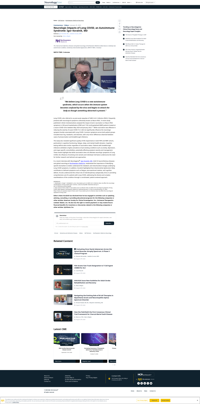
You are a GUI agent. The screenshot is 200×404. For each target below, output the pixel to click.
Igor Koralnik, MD (86, 161)
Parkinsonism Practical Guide (115, 7)
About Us (47, 376)
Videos (81, 233)
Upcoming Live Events (83, 7)
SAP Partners (88, 233)
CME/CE (124, 2)
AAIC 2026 (105, 7)
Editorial (46, 379)
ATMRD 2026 (99, 7)
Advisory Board (48, 377)
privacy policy (85, 226)
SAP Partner (61, 20)
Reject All (154, 400)
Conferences (116, 2)
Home (55, 20)
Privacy (88, 376)
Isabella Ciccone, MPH (93, 256)
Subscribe (108, 223)
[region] (100, 400)
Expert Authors (68, 7)
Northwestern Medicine (77, 163)
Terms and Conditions (71, 381)
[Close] (197, 400)
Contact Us (47, 381)
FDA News (75, 7)
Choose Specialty (49, 7)
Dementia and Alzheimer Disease (68, 233)
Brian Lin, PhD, (80, 317)
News (103, 2)
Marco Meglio (79, 285)
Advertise (68, 376)
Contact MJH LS (69, 377)
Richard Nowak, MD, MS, (82, 302)
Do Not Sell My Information (73, 379)
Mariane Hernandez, (81, 256)
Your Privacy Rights (91, 377)
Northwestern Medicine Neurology (102, 233)
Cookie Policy (15, 402)
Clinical (56, 233)
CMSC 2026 (92, 7)
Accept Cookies (165, 400)
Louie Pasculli (79, 270)
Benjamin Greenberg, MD (96, 302)
